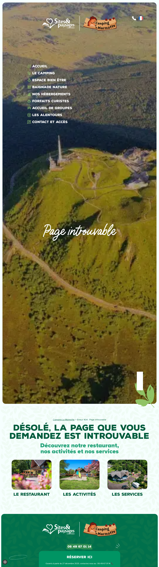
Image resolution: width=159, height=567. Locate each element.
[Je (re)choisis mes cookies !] (4, 562)
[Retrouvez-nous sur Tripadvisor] (140, 387)
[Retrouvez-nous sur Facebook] (140, 375)
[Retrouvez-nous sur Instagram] (140, 381)
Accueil (40, 66)
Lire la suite (19, 464)
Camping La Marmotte (64, 419)
